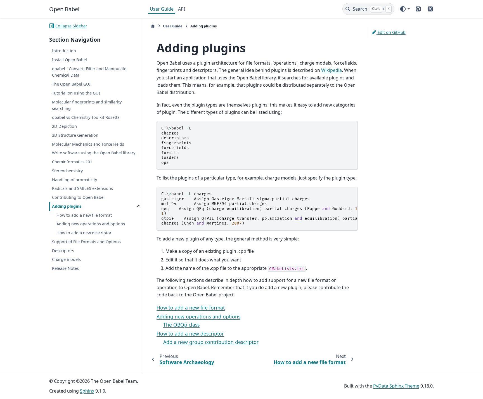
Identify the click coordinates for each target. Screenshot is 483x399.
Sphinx (87, 391)
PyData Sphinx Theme (396, 386)
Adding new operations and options (90, 223)
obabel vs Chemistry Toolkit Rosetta (86, 117)
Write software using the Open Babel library (93, 152)
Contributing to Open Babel (78, 197)
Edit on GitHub (391, 32)
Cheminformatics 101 (72, 161)
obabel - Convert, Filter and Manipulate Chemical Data (89, 72)
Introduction (64, 50)
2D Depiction (64, 126)
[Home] (153, 26)
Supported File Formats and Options (86, 241)
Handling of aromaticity (74, 179)
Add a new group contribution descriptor (211, 342)
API (181, 9)
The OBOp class (181, 324)
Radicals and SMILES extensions (82, 188)
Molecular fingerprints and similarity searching (87, 105)
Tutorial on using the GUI (76, 93)
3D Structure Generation (75, 135)
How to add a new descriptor (84, 232)
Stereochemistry (67, 170)
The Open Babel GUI (71, 84)
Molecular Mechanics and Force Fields (88, 144)
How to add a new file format (84, 215)
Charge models (66, 259)
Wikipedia (331, 70)
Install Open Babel (69, 59)
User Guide (162, 9)
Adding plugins (66, 206)
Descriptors (63, 250)
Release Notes (65, 268)
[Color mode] (404, 9)
